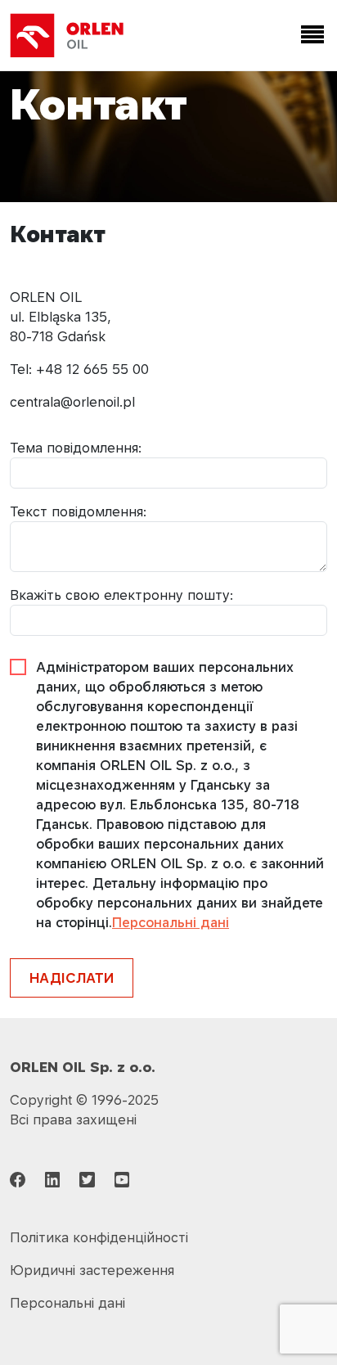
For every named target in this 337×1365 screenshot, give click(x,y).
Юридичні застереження (92, 1270)
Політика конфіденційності (99, 1237)
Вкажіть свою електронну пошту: (121, 595)
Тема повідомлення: (76, 447)
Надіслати (71, 978)
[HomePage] (67, 35)
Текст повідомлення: (78, 511)
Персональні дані (170, 922)
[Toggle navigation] (309, 35)
